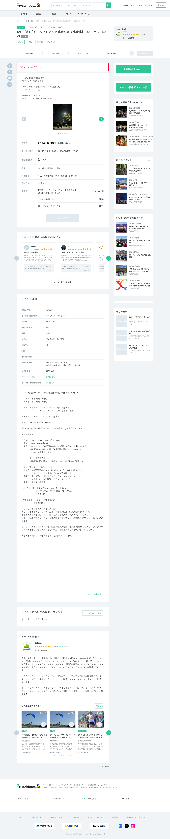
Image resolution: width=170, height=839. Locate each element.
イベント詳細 (83, 53)
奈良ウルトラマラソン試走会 (72, 252)
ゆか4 (70, 246)
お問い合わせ (36, 817)
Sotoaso (126, 32)
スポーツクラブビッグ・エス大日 (139, 318)
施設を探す (92, 798)
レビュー (55, 53)
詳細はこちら (51, 377)
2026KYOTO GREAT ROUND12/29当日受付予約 (139, 227)
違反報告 (105, 766)
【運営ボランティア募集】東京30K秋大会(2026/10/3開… (140, 284)
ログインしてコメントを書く (92, 613)
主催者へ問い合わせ (133, 69)
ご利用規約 (75, 817)
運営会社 (115, 817)
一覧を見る (99, 706)
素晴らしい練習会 (31, 252)
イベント (24, 14)
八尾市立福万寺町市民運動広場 (139, 332)
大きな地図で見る (96, 594)
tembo (33, 246)
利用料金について (56, 817)
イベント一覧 (28, 21)
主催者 (39, 14)
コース (68, 14)
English (161, 5)
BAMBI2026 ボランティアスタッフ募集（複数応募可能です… (140, 140)
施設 (54, 14)
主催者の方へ (128, 5)
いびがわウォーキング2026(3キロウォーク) (139, 184)
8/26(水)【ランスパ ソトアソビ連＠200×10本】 (140, 126)
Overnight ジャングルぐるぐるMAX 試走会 (139, 198)
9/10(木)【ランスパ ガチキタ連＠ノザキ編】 (140, 112)
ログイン (148, 5)
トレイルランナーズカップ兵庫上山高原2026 (139, 170)
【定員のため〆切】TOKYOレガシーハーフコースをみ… (139, 270)
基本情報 (29, 53)
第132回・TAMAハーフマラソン (139, 242)
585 (144, 34)
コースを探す (125, 798)
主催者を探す (59, 798)
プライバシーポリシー (95, 817)
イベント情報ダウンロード (133, 87)
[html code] (9, 84)
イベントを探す (24, 798)
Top (18, 21)
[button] (58, 133)
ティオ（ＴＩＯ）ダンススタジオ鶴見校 (139, 347)
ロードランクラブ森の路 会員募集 (140, 256)
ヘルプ (139, 5)
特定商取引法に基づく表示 (136, 817)
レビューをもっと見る (62, 282)
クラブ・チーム (84, 14)
